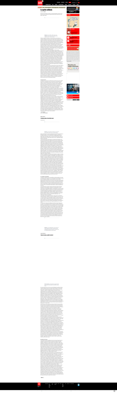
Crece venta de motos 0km (44, 7)
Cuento (62, 384)
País (52, 4)
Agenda (62, 386)
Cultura (74, 4)
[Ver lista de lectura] (114, 391)
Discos (77, 49)
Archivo (49, 387)
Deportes (69, 4)
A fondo (52, 384)
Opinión (56, 4)
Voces (49, 386)
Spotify (78, 0)
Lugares (68, 49)
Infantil (75, 49)
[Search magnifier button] (78, 2)
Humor (78, 4)
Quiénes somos (62, 2)
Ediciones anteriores (72, 383)
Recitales (68, 48)
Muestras (75, 48)
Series (75, 47)
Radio (70, 48)
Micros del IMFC (71, 97)
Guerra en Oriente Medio (56, 7)
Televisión (70, 47)
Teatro (73, 47)
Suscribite (66, 2)
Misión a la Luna (50, 7)
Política (49, 384)
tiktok (76, 0)
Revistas (77, 47)
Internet (73, 49)
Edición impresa (58, 2)
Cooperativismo (61, 4)
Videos (68, 47)
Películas (73, 48)
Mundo (66, 4)
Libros (70, 49)
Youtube (77, 0)
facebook (72, 0)
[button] (73, 82)
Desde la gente (71, 95)
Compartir (42, 377)
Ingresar (70, 2)
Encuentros (55, 384)
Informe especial (48, 4)
